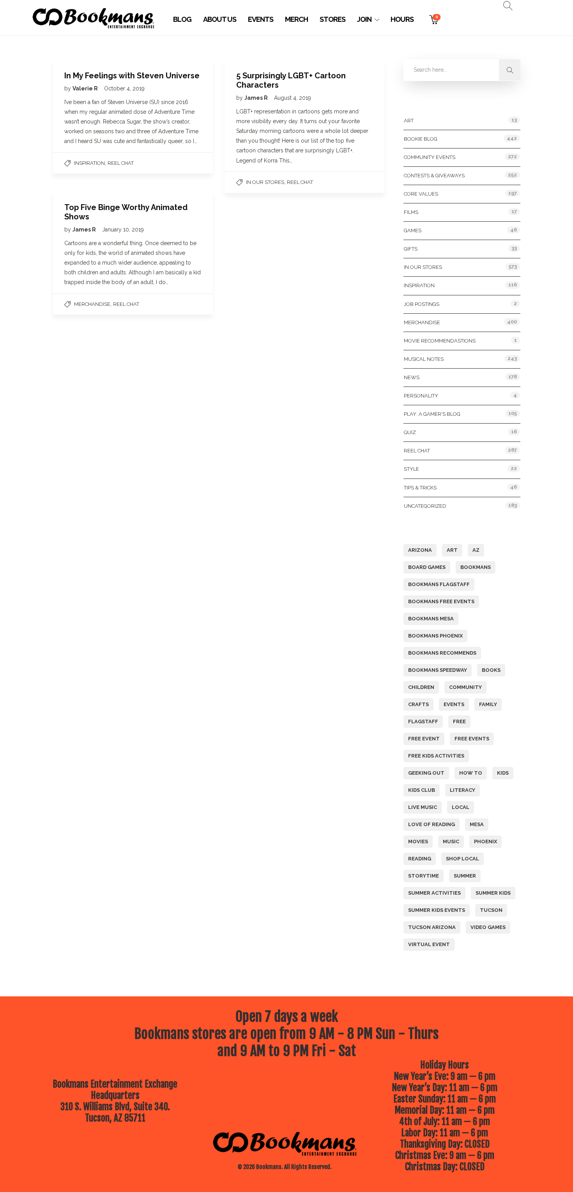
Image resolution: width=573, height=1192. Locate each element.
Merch (296, 19)
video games (488, 927)
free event (424, 739)
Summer (465, 876)
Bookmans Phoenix (435, 636)
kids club (421, 790)
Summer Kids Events (436, 910)
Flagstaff (423, 721)
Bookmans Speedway (437, 670)
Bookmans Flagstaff (439, 584)
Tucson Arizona (432, 927)
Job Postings (421, 304)
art (452, 550)
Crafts (418, 704)
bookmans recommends (442, 653)
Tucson (491, 910)
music (451, 841)
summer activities (434, 893)
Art (409, 121)
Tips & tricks (420, 488)
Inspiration (89, 163)
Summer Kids (493, 893)
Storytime (423, 876)
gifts (410, 249)
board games (427, 567)
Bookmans (475, 567)
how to (470, 773)
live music (422, 807)
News (411, 377)
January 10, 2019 (123, 229)
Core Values (421, 194)
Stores (332, 19)
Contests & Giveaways (434, 175)
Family (488, 704)
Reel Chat (121, 163)
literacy (462, 790)
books (491, 670)
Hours (402, 19)
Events (260, 19)
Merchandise (92, 304)
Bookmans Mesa (431, 619)
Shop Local (462, 859)
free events (472, 739)
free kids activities (436, 756)
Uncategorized (425, 506)
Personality (421, 396)
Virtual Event (429, 944)
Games (412, 230)
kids (503, 773)
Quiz (410, 432)
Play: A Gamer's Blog (432, 414)
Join (364, 19)
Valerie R (86, 88)
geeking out (426, 773)
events (454, 704)
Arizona (420, 550)
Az (475, 550)
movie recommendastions (440, 341)
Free (459, 721)
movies (418, 841)
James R (256, 98)
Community (465, 687)
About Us (219, 19)
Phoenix (485, 841)
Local (460, 807)
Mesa (477, 824)
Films (411, 212)
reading (419, 859)
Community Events (429, 157)
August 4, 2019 (292, 98)
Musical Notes (424, 359)
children (421, 687)
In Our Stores (265, 182)
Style (411, 469)
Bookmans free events (441, 601)
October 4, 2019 (124, 88)
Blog (182, 19)
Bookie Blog (420, 139)
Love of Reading (431, 824)
